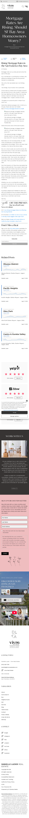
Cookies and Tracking (7, 779)
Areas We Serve (5, 717)
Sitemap (3, 719)
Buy (2, 697)
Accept (14, 412)
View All (18, 378)
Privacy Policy (5, 774)
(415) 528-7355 (5, 664)
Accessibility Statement (7, 777)
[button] (27, 400)
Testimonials (4, 709)
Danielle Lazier (5, 59)
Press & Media (5, 714)
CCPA (2, 784)
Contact (3, 712)
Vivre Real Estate (14, 228)
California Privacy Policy (7, 782)
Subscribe (14, 238)
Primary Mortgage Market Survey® (14, 108)
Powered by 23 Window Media (9, 789)
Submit (5, 553)
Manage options (14, 416)
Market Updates (24, 59)
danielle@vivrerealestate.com (9, 667)
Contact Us (14, 488)
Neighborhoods (5, 699)
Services (3, 704)
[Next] (25, 591)
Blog (14, 44)
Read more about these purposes (11, 410)
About (3, 692)
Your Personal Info (6, 786)
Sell (2, 702)
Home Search (5, 694)
